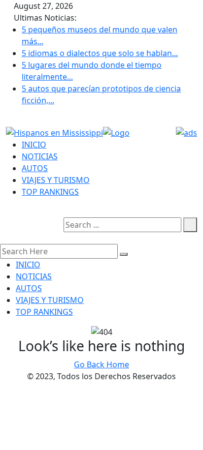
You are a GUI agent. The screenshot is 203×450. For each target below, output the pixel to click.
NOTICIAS (40, 156)
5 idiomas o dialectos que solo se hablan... (100, 53)
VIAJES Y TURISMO (56, 180)
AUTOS (35, 168)
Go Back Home (101, 364)
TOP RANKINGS (50, 191)
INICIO (34, 144)
